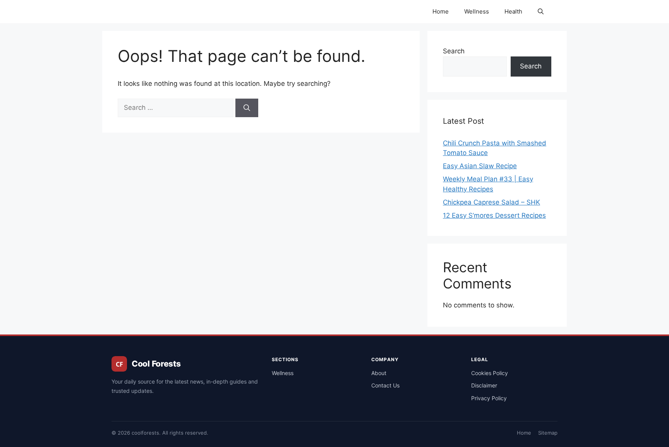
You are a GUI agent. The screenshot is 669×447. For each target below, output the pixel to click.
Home (440, 11)
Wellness (476, 11)
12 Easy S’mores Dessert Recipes (494, 215)
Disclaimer (484, 385)
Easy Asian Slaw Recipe (480, 166)
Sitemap (548, 433)
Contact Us (385, 385)
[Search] (246, 108)
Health (513, 11)
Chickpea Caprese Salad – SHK (491, 202)
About (378, 373)
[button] (540, 11)
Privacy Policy (489, 398)
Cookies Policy (489, 373)
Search (454, 51)
